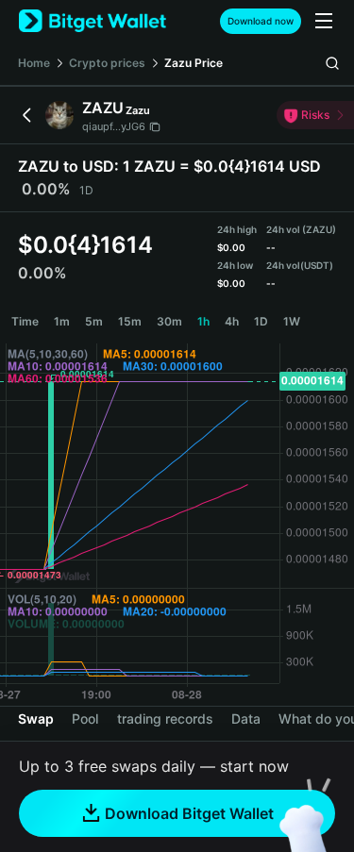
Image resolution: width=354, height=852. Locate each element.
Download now (261, 20)
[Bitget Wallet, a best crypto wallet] (92, 21)
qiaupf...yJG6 (113, 126)
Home (34, 63)
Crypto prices (107, 63)
